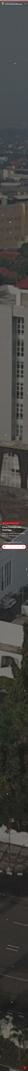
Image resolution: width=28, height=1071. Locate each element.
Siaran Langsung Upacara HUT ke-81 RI (13, 542)
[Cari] (23, 546)
